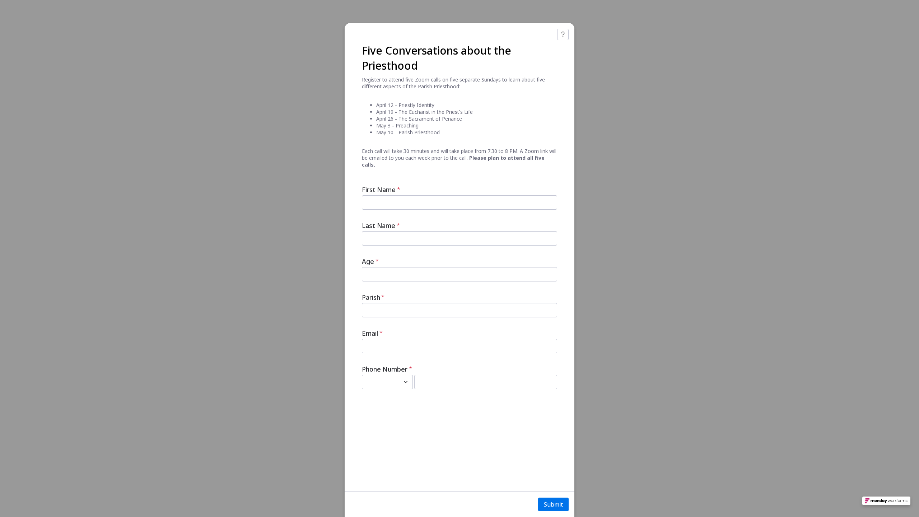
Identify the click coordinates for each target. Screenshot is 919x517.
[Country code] (405, 382)
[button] (886, 503)
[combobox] (379, 382)
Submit (553, 504)
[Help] (563, 34)
